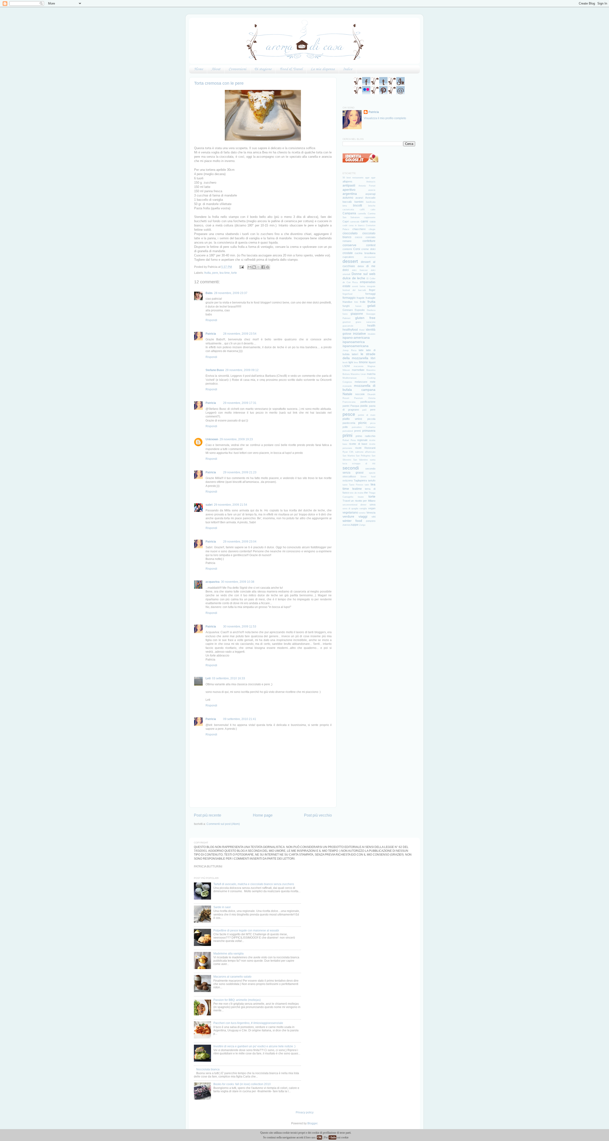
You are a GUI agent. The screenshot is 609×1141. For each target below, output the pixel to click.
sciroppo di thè (363, 463)
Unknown (212, 439)
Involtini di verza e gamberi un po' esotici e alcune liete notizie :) (254, 1046)
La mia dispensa (323, 69)
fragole (360, 297)
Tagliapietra (360, 480)
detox (361, 266)
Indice (347, 69)
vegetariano (350, 512)
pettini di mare (366, 415)
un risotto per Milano (363, 500)
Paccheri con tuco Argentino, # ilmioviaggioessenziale (248, 1022)
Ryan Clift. (348, 452)
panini (346, 405)
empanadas (367, 282)
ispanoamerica (354, 342)
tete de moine (356, 493)
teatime (357, 488)
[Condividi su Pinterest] (267, 267)
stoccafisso (349, 476)
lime (356, 362)
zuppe (354, 524)
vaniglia (363, 508)
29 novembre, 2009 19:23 (236, 439)
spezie (372, 473)
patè (364, 410)
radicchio (370, 436)
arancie (371, 190)
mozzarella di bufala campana (359, 388)
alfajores (347, 181)
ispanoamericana (355, 346)
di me (370, 266)
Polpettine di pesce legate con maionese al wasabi (246, 930)
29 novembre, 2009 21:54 (230, 504)
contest (370, 245)
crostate (348, 253)
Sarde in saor (222, 907)
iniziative (359, 333)
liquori (372, 362)
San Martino (349, 456)
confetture (369, 240)
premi (357, 430)
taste (345, 485)
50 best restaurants (353, 177)
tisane (361, 497)
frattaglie (370, 297)
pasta (364, 405)
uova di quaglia (350, 508)
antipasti (349, 185)
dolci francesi (360, 270)
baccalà (347, 201)
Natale (347, 394)
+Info (332, 1137)
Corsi (356, 248)
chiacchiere (359, 229)
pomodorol (348, 431)
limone (363, 362)
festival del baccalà (354, 290)
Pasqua (354, 405)
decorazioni (369, 257)
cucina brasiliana (365, 253)
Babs (209, 292)
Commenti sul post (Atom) (223, 823)
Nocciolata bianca (208, 1069)
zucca (346, 524)
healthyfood (350, 329)
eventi (355, 286)
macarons (358, 366)
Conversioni (237, 69)
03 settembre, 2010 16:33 (228, 678)
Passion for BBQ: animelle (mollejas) (237, 999)
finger (372, 290)
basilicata (370, 202)
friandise (347, 301)
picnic (362, 423)
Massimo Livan (358, 374)
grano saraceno (365, 322)
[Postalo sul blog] (254, 267)
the (366, 492)
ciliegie (372, 229)
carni (364, 221)
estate (346, 286)
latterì (355, 354)
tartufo (371, 480)
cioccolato (350, 233)
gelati (371, 306)
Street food (367, 476)
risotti (358, 447)
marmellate (358, 369)
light (351, 362)
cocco (358, 237)
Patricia (211, 333)
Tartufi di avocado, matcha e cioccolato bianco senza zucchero (253, 884)
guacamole (348, 326)
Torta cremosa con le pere (219, 83)
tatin (367, 485)
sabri (209, 504)
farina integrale (367, 286)
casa (372, 221)
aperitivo (349, 189)
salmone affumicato (365, 452)
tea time (225, 272)
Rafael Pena (349, 440)
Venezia (370, 512)
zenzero (370, 520)
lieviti (345, 362)
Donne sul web (363, 274)
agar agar (370, 177)
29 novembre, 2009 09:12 (242, 370)
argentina (350, 194)
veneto (362, 513)
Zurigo (362, 525)
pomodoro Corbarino (363, 427)
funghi (346, 305)
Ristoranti (369, 447)
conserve (349, 245)
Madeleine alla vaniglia (228, 953)
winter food (352, 521)
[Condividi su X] (258, 267)
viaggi (363, 516)
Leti (208, 678)
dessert (350, 261)
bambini (358, 201)
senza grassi (353, 472)
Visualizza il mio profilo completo (385, 118)
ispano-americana (356, 337)
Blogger (312, 1123)
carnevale (354, 221)
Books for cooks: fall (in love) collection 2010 (242, 1084)
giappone (357, 313)
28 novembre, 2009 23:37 (230, 292)
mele (372, 381)
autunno (348, 197)
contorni (347, 249)
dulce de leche (354, 278)
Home (198, 69)
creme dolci (368, 249)
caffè (362, 209)
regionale (362, 440)
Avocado (370, 197)
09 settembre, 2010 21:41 (239, 718)
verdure (348, 516)
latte (361, 350)
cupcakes (348, 256)
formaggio (349, 297)
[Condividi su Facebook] (263, 267)
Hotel (361, 330)
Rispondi (211, 320)
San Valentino (360, 460)
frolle (362, 301)
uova (372, 504)
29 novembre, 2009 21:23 (239, 472)
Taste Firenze (356, 485)
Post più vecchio (318, 815)
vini (373, 516)
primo (359, 436)
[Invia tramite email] (249, 267)
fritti (356, 302)
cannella (362, 213)
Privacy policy (305, 1112)
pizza (372, 423)
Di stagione (263, 69)
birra (345, 206)
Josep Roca (349, 350)
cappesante (369, 217)
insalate (371, 334)
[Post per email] (241, 266)
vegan (371, 508)
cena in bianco (356, 225)
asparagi (370, 193)
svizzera (348, 480)
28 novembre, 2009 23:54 (239, 333)
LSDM (346, 366)
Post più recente (207, 815)
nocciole (360, 394)
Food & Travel (291, 69)
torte (234, 272)
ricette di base (358, 443)
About (215, 69)
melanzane (361, 381)
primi (347, 435)
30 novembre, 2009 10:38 (237, 581)
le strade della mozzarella (359, 356)
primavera (368, 430)
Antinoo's (370, 182)
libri (373, 358)
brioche (371, 206)
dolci (346, 269)
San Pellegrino (363, 456)
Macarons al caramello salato (232, 976)
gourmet (347, 322)
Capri (346, 221)
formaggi (370, 293)
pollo (345, 427)
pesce (349, 414)
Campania (349, 213)
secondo (370, 468)
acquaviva (213, 581)
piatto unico (352, 418)
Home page (263, 815)
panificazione (367, 401)
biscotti (357, 205)
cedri (345, 225)
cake (373, 209)
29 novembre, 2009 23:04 (239, 541)
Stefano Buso (215, 370)
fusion (358, 306)
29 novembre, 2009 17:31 (239, 402)
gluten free (365, 318)
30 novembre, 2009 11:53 (239, 626)
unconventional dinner (354, 505)
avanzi (359, 197)
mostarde (347, 386)
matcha (371, 373)
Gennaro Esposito (354, 310)
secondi (351, 467)
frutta (207, 272)
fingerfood (347, 294)
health (371, 325)
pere (215, 272)
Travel (346, 500)
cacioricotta (348, 209)
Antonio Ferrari (367, 186)
